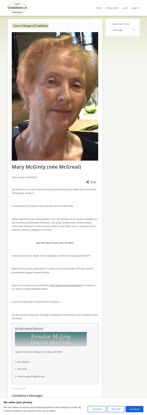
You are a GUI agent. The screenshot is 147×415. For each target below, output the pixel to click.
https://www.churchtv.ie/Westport (65, 285)
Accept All (134, 409)
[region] (73, 406)
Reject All (115, 409)
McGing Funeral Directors (29, 328)
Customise (97, 409)
